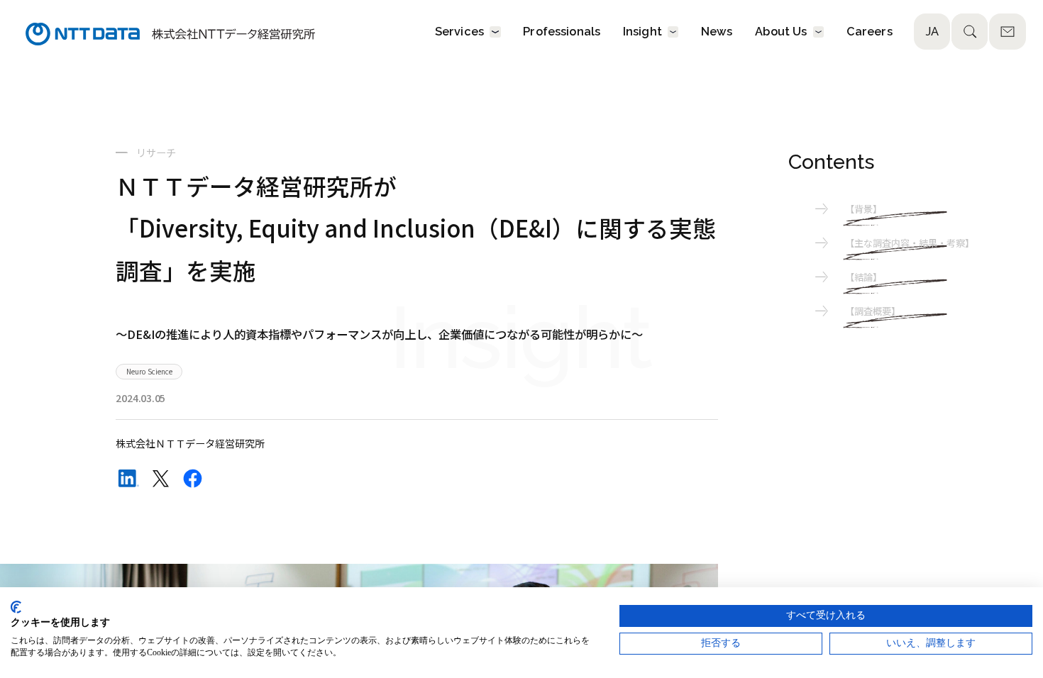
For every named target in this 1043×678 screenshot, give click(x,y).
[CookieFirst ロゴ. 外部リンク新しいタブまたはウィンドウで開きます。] (16, 607)
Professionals (561, 32)
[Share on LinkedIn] (129, 478)
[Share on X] (161, 478)
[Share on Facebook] (193, 478)
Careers (869, 32)
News (717, 32)
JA (932, 31)
